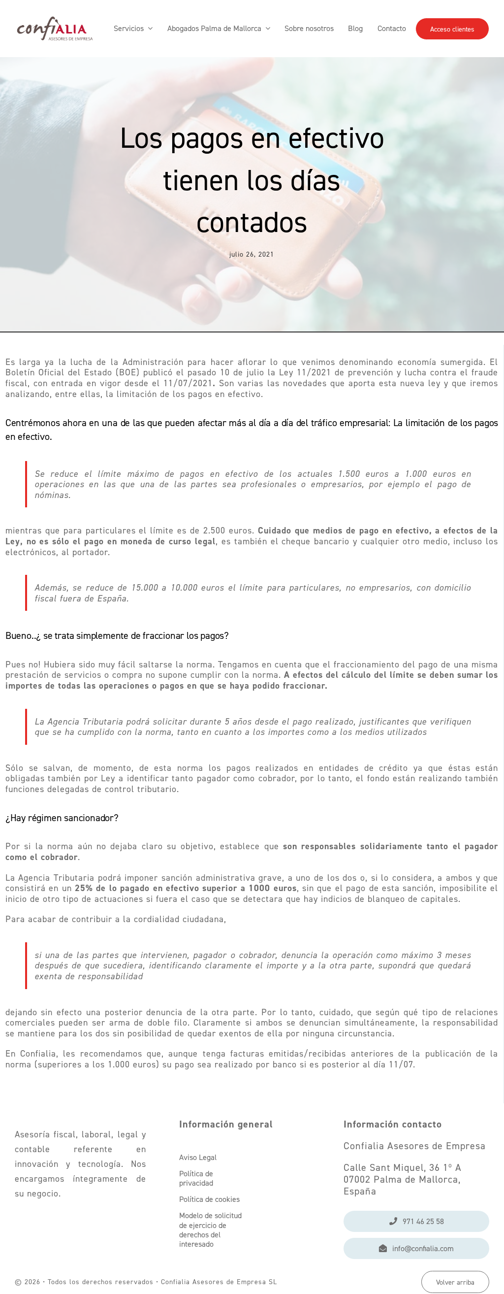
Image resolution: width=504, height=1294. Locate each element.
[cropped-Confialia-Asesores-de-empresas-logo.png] (54, 10)
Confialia (38, 1053)
